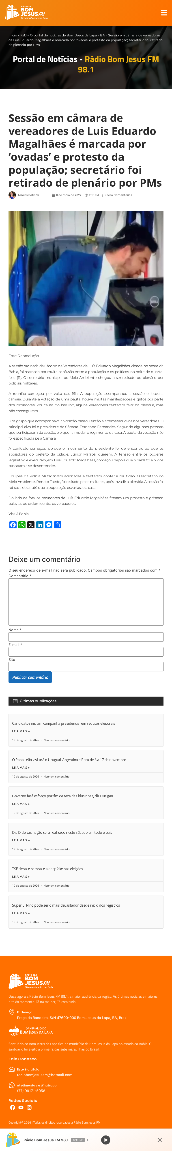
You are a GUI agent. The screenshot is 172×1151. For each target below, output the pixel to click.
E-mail (15, 644)
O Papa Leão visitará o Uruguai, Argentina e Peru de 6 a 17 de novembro (69, 759)
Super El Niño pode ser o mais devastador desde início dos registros (66, 905)
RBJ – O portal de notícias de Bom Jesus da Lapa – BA (62, 35)
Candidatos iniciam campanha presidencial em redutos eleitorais (63, 723)
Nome (15, 630)
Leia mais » (21, 731)
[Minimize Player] (159, 1140)
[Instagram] (29, 1107)
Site (12, 659)
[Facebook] (13, 1107)
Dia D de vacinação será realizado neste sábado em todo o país (62, 832)
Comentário (20, 576)
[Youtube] (21, 1107)
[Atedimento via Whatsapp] (12, 1085)
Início (13, 35)
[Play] (105, 1140)
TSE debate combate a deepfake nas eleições (47, 868)
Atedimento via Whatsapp (37, 1085)
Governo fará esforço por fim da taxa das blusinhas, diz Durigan (62, 795)
